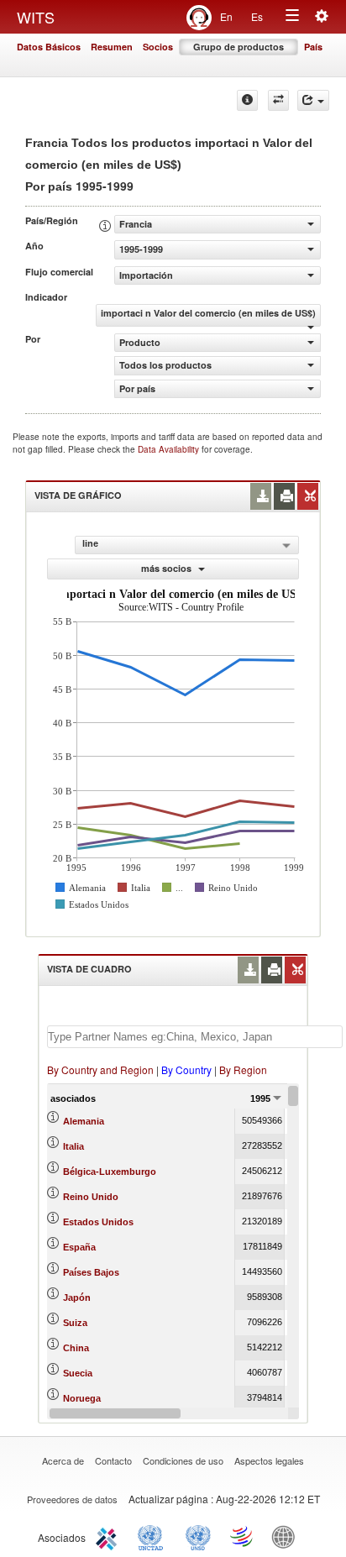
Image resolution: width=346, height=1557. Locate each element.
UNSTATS (198, 1536)
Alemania (83, 1121)
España (79, 1247)
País (313, 46)
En (226, 16)
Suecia (77, 1373)
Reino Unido (90, 1197)
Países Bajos (91, 1272)
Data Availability (170, 449)
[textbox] (195, 1036)
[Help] (247, 100)
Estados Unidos (98, 1222)
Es (257, 16)
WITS (36, 17)
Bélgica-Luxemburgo (109, 1171)
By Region (243, 1069)
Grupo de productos (238, 46)
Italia (73, 1146)
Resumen (112, 46)
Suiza (75, 1323)
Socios (158, 46)
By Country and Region (100, 1069)
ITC (109, 1536)
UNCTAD (153, 1536)
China (76, 1348)
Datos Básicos (49, 46)
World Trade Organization (243, 1536)
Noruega (82, 1398)
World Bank (287, 1536)
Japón (77, 1297)
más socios (167, 568)
